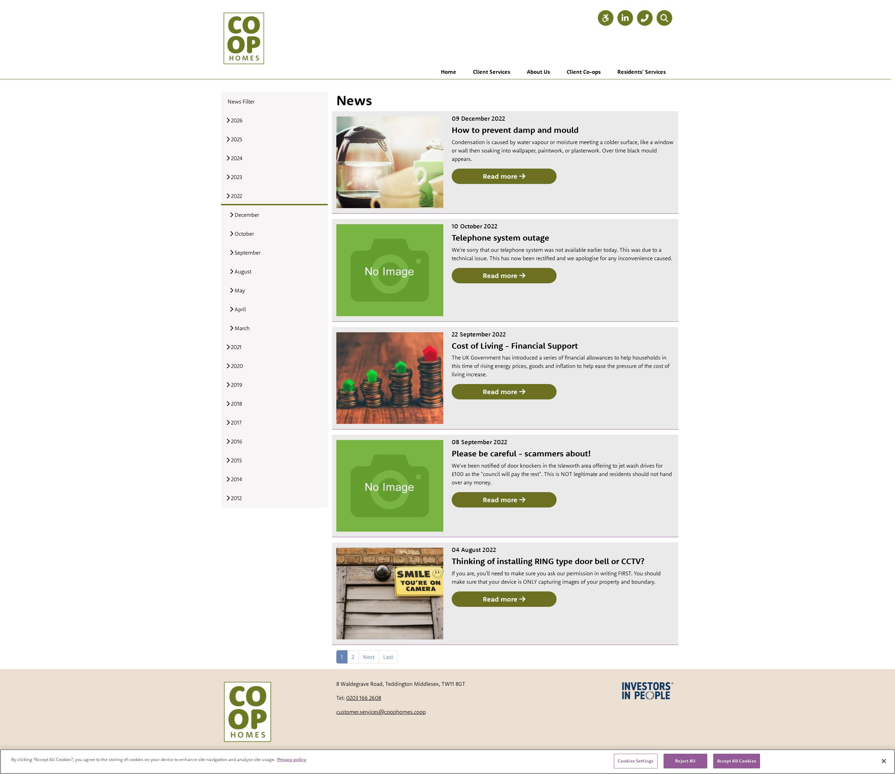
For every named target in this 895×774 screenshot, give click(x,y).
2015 (236, 460)
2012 (236, 498)
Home (448, 71)
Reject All (685, 761)
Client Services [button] (491, 71)
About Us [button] (538, 71)
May (239, 290)
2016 (236, 441)
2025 (236, 139)
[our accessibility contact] (644, 18)
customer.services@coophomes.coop (381, 711)
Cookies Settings (635, 761)
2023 (236, 176)
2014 (236, 479)
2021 (236, 346)
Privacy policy (291, 759)
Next (368, 656)
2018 (236, 403)
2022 (236, 195)
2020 (236, 365)
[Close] (884, 761)
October (243, 233)
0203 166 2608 (363, 697)
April (239, 309)
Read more (501, 176)
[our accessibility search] (664, 18)
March (241, 328)
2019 (236, 384)
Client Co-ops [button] (584, 71)
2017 (236, 422)
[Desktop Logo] (243, 31)
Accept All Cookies (736, 761)
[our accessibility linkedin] (625, 18)
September (246, 252)
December (246, 214)
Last (388, 656)
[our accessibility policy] (605, 18)
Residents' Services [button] (641, 71)
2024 (236, 158)
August (242, 271)
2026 (236, 120)
